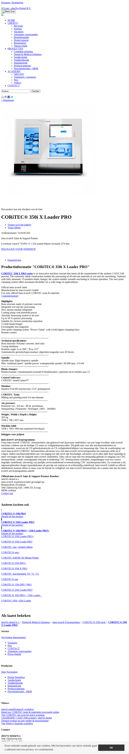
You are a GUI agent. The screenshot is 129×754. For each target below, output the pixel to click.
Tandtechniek (14, 680)
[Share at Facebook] (9, 97)
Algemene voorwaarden (19, 651)
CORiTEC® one (9, 579)
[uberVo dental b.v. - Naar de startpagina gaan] (16, 8)
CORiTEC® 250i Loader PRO (16, 590)
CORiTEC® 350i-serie (94, 622)
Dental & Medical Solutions (36, 622)
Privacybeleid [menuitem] (14, 654)
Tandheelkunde (15, 683)
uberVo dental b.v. (10, 622)
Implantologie (14, 685)
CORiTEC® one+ (10, 552)
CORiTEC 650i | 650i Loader (16, 600)
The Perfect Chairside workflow (17, 723)
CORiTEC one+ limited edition (17, 547)
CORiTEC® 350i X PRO (14, 568)
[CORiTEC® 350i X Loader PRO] (48, 195)
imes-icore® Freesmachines (66, 622)
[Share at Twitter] (12, 97)
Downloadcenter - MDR (20, 691)
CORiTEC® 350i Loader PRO (16, 541)
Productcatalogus (16, 688)
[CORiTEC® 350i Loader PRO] (1, 519)
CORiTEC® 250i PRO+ (13, 563)
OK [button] (111, 747)
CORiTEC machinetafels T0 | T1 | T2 (20, 574)
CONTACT (14, 648)
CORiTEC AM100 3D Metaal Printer (20, 557)
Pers (10, 645)
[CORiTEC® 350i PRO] (1, 510)
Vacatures (12, 642)
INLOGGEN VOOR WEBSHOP (18, 249)
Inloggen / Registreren (12, 2)
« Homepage (7, 100)
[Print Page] (2, 97)
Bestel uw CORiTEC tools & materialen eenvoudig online (30, 712)
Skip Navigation (9, 672)
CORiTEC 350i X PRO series (17, 273)
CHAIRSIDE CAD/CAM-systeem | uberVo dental (26, 717)
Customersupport (9, 296)
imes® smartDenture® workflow (17, 709)
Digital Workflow (16, 677)
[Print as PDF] (5, 97)
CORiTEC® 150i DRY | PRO (16, 584)
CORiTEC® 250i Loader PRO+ (17, 536)
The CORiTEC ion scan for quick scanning (23, 715)
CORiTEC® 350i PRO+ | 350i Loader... (21, 595)
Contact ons (7, 493)
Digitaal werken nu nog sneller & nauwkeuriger (25, 720)
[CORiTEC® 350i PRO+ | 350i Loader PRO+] (1, 527)
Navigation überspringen (13, 637)
